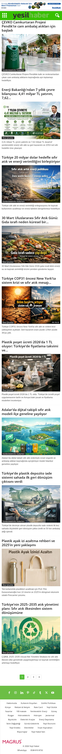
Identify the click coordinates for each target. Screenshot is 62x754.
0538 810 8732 (36, 750)
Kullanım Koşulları (29, 703)
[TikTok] (34, 692)
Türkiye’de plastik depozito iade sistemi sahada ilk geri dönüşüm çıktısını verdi (27, 477)
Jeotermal (50, 715)
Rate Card (38, 707)
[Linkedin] (21, 692)
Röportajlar (22, 731)
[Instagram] (15, 692)
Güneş (54, 711)
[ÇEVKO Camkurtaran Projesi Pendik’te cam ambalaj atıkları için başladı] (31, 53)
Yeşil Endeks (14, 727)
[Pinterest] (28, 692)
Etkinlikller (29, 727)
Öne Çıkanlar (8, 138)
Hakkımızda (12, 703)
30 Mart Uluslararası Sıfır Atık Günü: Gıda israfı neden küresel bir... (30, 220)
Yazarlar (8, 711)
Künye (8, 707)
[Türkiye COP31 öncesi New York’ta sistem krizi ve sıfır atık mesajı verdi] (31, 305)
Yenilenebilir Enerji (38, 711)
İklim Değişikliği (13, 723)
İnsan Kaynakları (45, 727)
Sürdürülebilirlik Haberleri (13, 70)
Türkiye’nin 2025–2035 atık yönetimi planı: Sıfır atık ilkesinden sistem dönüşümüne (30, 608)
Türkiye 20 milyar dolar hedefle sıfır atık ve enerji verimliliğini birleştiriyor (31, 159)
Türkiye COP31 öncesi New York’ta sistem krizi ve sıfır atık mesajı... (29, 280)
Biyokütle (12, 719)
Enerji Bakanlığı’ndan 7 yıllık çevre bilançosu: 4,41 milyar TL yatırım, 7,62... (28, 93)
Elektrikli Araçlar (27, 719)
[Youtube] (52, 692)
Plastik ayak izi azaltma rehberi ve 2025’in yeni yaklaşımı (28, 543)
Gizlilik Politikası (48, 703)
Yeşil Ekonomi (49, 723)
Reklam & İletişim (22, 707)
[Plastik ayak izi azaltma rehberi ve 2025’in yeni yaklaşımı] (31, 567)
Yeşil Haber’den (38, 731)
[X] (46, 692)
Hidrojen (38, 715)
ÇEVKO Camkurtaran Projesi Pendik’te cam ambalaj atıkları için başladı (28, 26)
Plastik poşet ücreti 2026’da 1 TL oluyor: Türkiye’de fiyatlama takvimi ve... (30, 346)
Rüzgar (11, 715)
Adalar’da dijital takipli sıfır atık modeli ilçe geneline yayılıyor (26, 412)
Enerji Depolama (46, 719)
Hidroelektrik (24, 715)
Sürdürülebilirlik (31, 723)
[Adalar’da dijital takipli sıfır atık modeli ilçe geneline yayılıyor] (31, 436)
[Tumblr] (40, 692)
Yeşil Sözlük (52, 707)
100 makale (21, 711)
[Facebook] (9, 692)
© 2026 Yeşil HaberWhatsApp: (28, 748)
